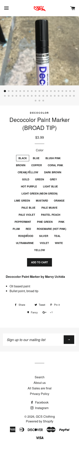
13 (51, 91)
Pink (61, 222)
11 (43, 91)
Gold (25, 179)
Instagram (41, 408)
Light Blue (50, 186)
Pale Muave (49, 207)
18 (70, 91)
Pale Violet (27, 214)
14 (55, 91)
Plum (16, 229)
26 (28, 96)
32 (51, 96)
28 (36, 96)
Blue (36, 158)
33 (55, 96)
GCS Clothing (45, 416)
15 (59, 91)
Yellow (39, 250)
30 (43, 96)
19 (74, 91)
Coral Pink (55, 165)
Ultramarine (25, 243)
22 (13, 96)
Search (39, 377)
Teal (57, 236)
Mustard (42, 200)
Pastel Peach (50, 214)
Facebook (41, 402)
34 (59, 96)
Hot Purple (29, 186)
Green (39, 179)
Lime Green (22, 200)
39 (36, 101)
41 (43, 101)
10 (39, 91)
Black (22, 158)
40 (39, 101)
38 (74, 96)
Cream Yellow (28, 172)
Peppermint (23, 222)
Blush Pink (53, 158)
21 (9, 96)
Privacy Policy (39, 393)
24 (20, 96)
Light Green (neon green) (39, 193)
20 (5, 96)
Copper (36, 165)
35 (62, 96)
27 (32, 96)
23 (16, 96)
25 (24, 96)
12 (47, 91)
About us (40, 382)
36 (66, 96)
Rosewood (25, 236)
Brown (20, 165)
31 (47, 96)
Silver (43, 236)
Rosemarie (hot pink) (51, 229)
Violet (44, 243)
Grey (53, 179)
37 (70, 96)
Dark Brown (52, 172)
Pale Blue (28, 207)
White (59, 243)
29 (39, 96)
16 (62, 91)
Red (28, 229)
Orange (59, 200)
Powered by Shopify (39, 421)
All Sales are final (40, 388)
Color (39, 150)
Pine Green (45, 222)
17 (66, 91)
